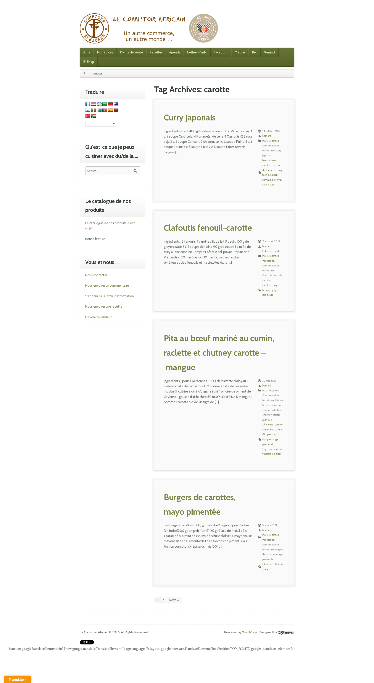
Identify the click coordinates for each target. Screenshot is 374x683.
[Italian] (93, 110)
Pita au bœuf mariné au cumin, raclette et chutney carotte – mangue (219, 353)
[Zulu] (93, 116)
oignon (274, 174)
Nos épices (105, 52)
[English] (99, 104)
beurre (266, 160)
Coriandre (267, 429)
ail (263, 424)
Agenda (175, 52)
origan (275, 439)
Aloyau (270, 424)
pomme (278, 449)
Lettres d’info (197, 52)
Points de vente (131, 52)
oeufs (270, 294)
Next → (174, 600)
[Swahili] (116, 110)
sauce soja (268, 184)
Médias (240, 52)
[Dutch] (93, 104)
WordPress (250, 632)
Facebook (221, 52)
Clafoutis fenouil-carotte (208, 227)
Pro (254, 52)
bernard (266, 135)
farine (265, 174)
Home (84, 73)
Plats (265, 140)
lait (264, 294)
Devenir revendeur (98, 317)
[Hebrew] (87, 110)
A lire (86, 52)
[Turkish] (87, 116)
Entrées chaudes (271, 251)
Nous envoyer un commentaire (107, 285)
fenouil (266, 290)
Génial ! (269, 52)
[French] (87, 104)
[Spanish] (110, 110)
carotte (266, 165)
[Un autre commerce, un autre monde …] (150, 28)
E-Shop (88, 62)
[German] (110, 104)
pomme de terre (271, 179)
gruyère (275, 290)
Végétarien (268, 260)
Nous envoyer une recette (104, 306)
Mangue (266, 439)
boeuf (274, 160)
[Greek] (116, 104)
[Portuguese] (104, 110)
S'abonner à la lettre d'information (109, 296)
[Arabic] (104, 104)
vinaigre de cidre (272, 453)
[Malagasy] (99, 110)
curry (279, 170)
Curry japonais (190, 117)
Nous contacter (96, 275)
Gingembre (268, 434)
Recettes (156, 52)
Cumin (278, 429)
